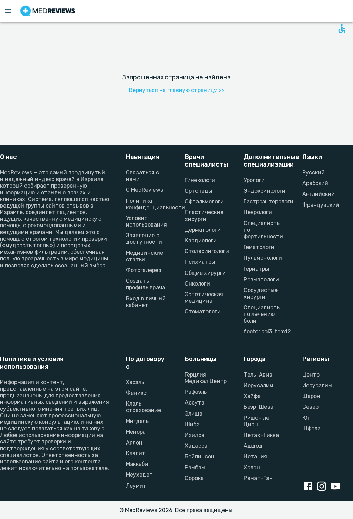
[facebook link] (309, 487)
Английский (318, 194)
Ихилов (194, 435)
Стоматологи (203, 311)
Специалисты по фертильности (263, 230)
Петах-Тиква (261, 435)
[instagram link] (323, 487)
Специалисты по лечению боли (262, 314)
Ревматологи (261, 279)
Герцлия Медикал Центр (206, 378)
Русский (313, 172)
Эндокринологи (264, 191)
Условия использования (146, 221)
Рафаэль (196, 392)
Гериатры (256, 269)
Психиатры (200, 262)
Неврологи (258, 212)
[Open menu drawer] (8, 11)
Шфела (311, 428)
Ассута (194, 402)
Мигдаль (137, 421)
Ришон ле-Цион (258, 421)
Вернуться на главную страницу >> (176, 90)
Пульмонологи (263, 257)
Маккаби (137, 464)
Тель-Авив (258, 374)
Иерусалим (258, 385)
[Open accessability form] (341, 28)
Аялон (134, 442)
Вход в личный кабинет (146, 301)
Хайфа (252, 396)
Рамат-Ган (258, 478)
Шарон (311, 396)
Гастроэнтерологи (265, 201)
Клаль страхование (143, 406)
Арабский (315, 183)
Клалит (135, 453)
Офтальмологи (204, 201)
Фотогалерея (143, 270)
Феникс (136, 393)
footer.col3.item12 (265, 331)
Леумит (136, 485)
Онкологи (197, 283)
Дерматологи (203, 230)
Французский (320, 205)
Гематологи (259, 247)
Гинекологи (200, 180)
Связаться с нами (142, 175)
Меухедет (139, 474)
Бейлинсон (199, 456)
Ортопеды (198, 191)
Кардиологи (201, 240)
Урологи (254, 180)
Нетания (255, 456)
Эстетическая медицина (204, 297)
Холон (252, 467)
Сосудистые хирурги (261, 293)
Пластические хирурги (204, 215)
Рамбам (195, 467)
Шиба (192, 424)
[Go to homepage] (47, 11)
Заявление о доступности (144, 238)
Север (310, 406)
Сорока (194, 478)
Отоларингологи (206, 251)
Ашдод (253, 445)
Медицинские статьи (144, 256)
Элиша (193, 413)
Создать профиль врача (145, 284)
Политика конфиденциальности (147, 204)
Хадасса (196, 445)
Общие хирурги (205, 273)
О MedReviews (144, 190)
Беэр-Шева (258, 406)
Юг (306, 418)
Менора (136, 432)
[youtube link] (337, 487)
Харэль (135, 382)
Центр (311, 374)
